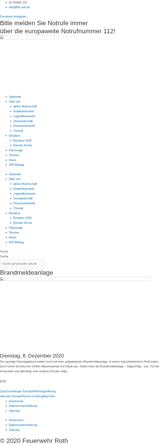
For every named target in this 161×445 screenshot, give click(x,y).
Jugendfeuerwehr (24, 116)
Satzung (14, 410)
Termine (14, 155)
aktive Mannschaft (25, 106)
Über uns (15, 101)
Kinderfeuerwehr (23, 111)
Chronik (18, 130)
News (12, 160)
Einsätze (14, 135)
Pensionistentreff (24, 125)
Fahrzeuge (16, 150)
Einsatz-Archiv (22, 145)
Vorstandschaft (23, 121)
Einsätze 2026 (22, 140)
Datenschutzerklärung (23, 405)
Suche (4, 251)
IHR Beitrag (16, 164)
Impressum (16, 401)
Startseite (15, 96)
